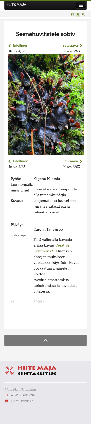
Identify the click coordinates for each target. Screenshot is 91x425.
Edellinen (20, 46)
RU (83, 14)
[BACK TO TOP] (45, 340)
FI (78, 14)
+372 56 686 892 (23, 395)
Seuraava (70, 46)
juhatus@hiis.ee (22, 401)
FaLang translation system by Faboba (23, 323)
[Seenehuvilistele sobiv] (46, 152)
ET (72, 14)
